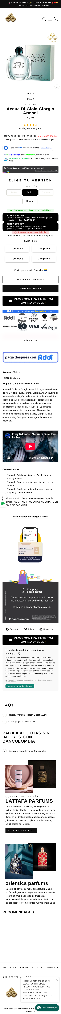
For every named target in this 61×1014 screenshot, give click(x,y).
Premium (45, 192)
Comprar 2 (44, 248)
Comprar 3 (17, 258)
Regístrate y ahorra (18, 977)
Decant (29, 201)
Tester (14, 192)
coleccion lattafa (21, 831)
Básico (30, 192)
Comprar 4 (44, 258)
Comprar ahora (30, 288)
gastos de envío (16, 140)
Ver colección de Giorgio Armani (30, 516)
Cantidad (30, 241)
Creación (30, 186)
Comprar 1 (17, 248)
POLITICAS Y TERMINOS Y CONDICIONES (29, 967)
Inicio (29, 99)
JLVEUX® (30, 104)
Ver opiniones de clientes (20, 686)
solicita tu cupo (43, 155)
